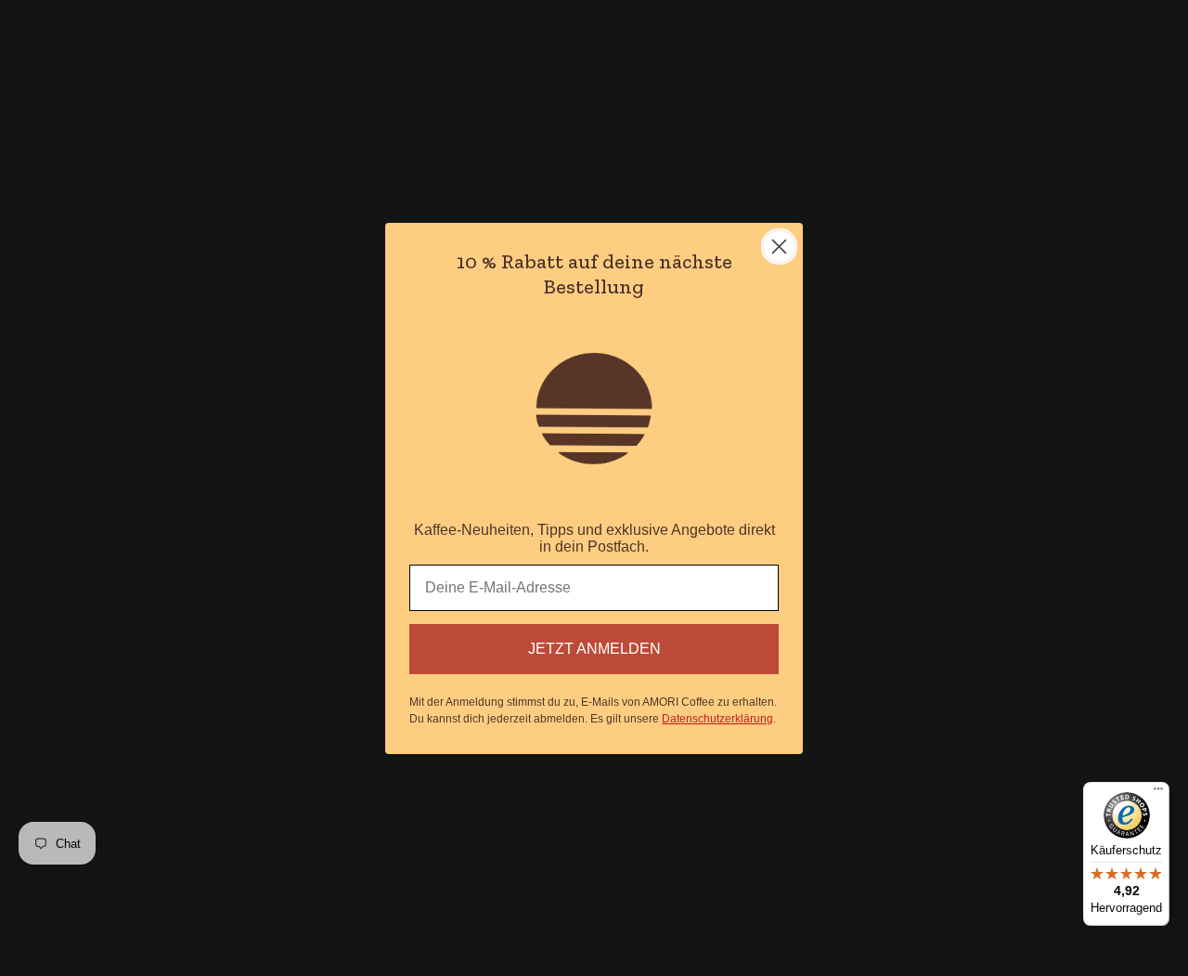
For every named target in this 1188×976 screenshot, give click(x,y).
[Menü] (1158, 793)
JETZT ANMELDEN (594, 649)
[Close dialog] (779, 246)
